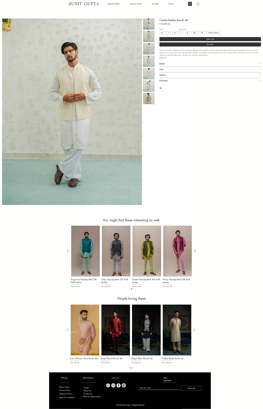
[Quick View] (85, 251)
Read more (162, 57)
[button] (113, 4)
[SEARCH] (190, 4)
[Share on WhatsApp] (161, 88)
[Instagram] (113, 385)
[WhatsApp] (108, 385)
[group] (131, 257)
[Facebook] (119, 385)
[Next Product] (195, 251)
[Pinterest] (124, 385)
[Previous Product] (68, 251)
